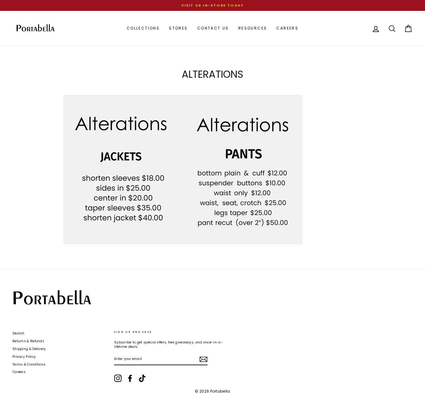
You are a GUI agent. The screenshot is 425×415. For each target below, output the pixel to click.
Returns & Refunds (28, 341)
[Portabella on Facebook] (130, 378)
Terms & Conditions (28, 364)
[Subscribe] (203, 359)
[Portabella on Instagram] (118, 378)
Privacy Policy (24, 356)
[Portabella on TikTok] (142, 378)
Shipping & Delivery (29, 349)
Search (18, 333)
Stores (178, 28)
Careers (287, 28)
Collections (143, 28)
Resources (252, 28)
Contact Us (213, 28)
